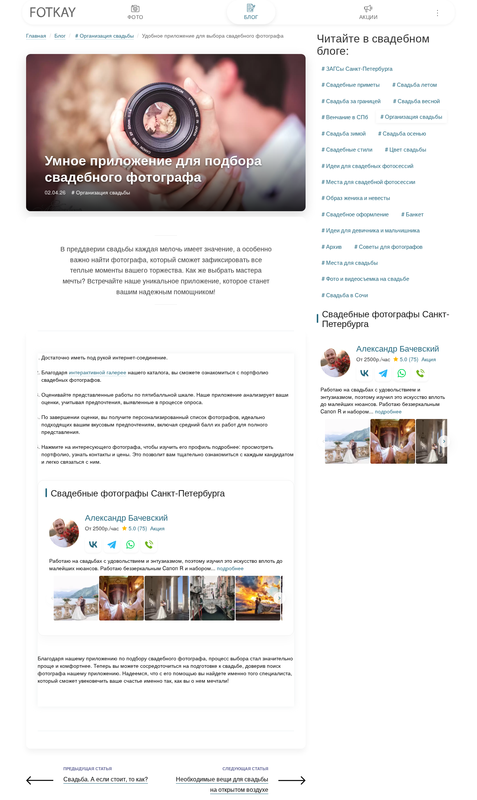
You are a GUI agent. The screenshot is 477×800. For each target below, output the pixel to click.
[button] (279, 598)
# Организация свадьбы (104, 35)
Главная (36, 35)
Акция (157, 528)
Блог (60, 35)
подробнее (230, 568)
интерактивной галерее (97, 372)
